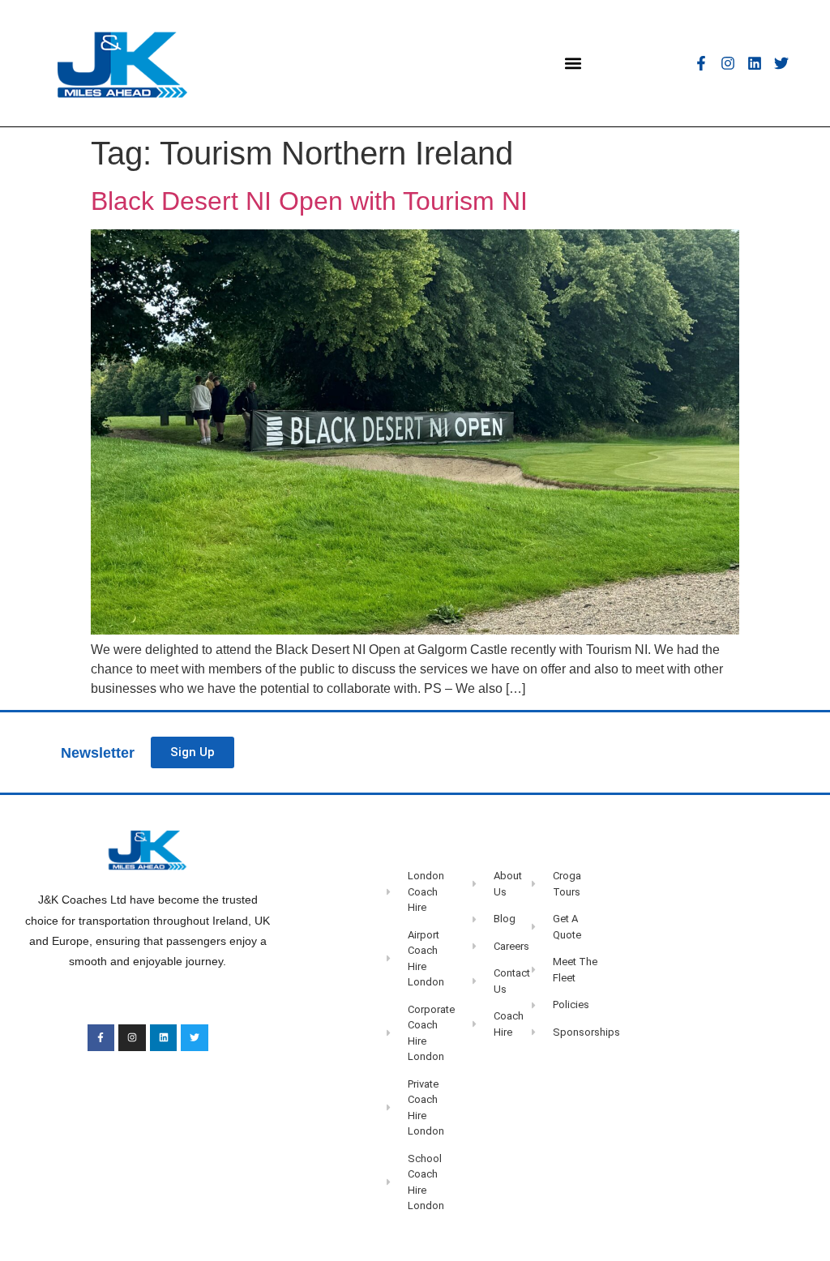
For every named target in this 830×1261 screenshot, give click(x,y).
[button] (572, 62)
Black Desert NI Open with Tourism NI (309, 201)
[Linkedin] (754, 63)
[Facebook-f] (701, 63)
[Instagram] (728, 63)
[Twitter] (781, 63)
